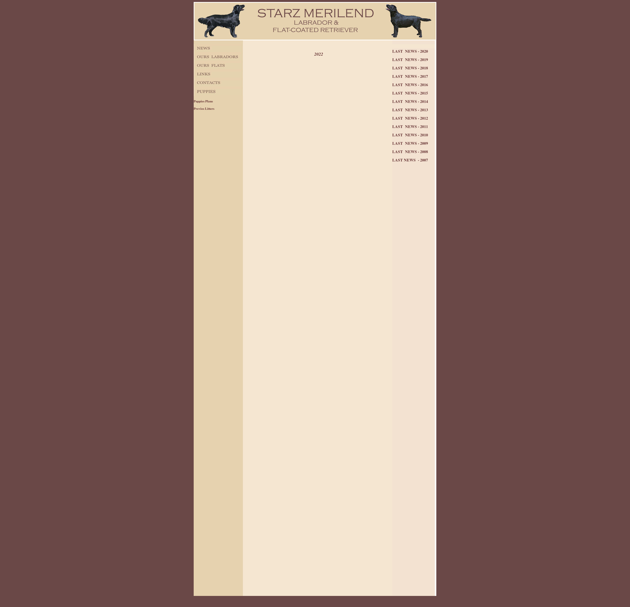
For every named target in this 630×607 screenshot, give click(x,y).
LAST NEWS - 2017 (410, 76)
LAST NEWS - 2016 (410, 84)
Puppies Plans (203, 101)
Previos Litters (204, 108)
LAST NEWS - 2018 (410, 68)
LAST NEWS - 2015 (410, 93)
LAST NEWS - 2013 (410, 109)
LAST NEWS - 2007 (410, 160)
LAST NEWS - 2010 (410, 135)
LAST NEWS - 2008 (410, 151)
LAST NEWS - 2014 (410, 101)
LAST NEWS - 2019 (410, 59)
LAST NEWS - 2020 (410, 51)
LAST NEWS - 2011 (410, 126)
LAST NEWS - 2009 (410, 143)
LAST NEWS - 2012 (410, 118)
